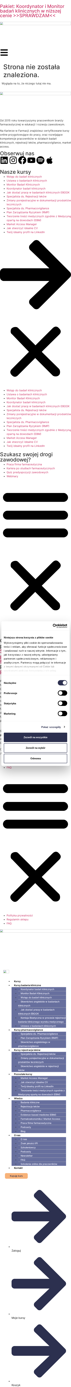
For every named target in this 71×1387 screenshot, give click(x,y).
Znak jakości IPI (29, 1143)
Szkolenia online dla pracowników (39, 1164)
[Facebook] (22, 160)
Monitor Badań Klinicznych (23, 184)
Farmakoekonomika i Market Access (40, 1118)
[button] (35, 311)
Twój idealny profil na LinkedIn (26, 232)
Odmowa (35, 758)
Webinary (12, 476)
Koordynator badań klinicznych (26, 188)
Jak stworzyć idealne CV (22, 228)
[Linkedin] (4, 160)
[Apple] (49, 160)
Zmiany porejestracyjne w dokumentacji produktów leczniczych (41, 1060)
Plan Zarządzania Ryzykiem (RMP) (28, 212)
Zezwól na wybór (35, 747)
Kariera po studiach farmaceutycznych (31, 468)
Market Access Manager (22, 224)
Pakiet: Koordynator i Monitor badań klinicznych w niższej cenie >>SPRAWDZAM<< (32, 10)
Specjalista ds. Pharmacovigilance (28, 208)
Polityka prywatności (20, 915)
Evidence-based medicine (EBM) (38, 1114)
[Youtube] (31, 160)
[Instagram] (13, 160)
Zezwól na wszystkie (35, 737)
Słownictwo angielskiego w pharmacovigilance (34, 1044)
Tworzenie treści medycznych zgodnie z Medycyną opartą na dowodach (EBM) (41, 1092)
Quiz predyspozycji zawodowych (27, 472)
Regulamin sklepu (17, 919)
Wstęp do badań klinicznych (24, 176)
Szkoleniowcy (28, 1147)
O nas (17, 1135)
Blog (23, 1131)
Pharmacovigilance (31, 1110)
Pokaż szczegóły (51, 726)
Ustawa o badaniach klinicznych (27, 180)
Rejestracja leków (30, 1106)
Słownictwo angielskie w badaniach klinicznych (38, 1003)
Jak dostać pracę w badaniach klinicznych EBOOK (38, 192)
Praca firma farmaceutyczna (24, 464)
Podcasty (26, 1127)
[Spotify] (40, 160)
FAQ (9, 767)
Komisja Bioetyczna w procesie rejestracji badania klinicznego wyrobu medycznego (42, 1019)
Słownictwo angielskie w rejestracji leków (38, 1068)
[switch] (62, 693)
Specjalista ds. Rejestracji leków (27, 196)
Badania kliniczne (30, 1102)
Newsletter (27, 1155)
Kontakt (18, 1167)
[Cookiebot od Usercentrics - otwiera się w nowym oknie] (52, 626)
